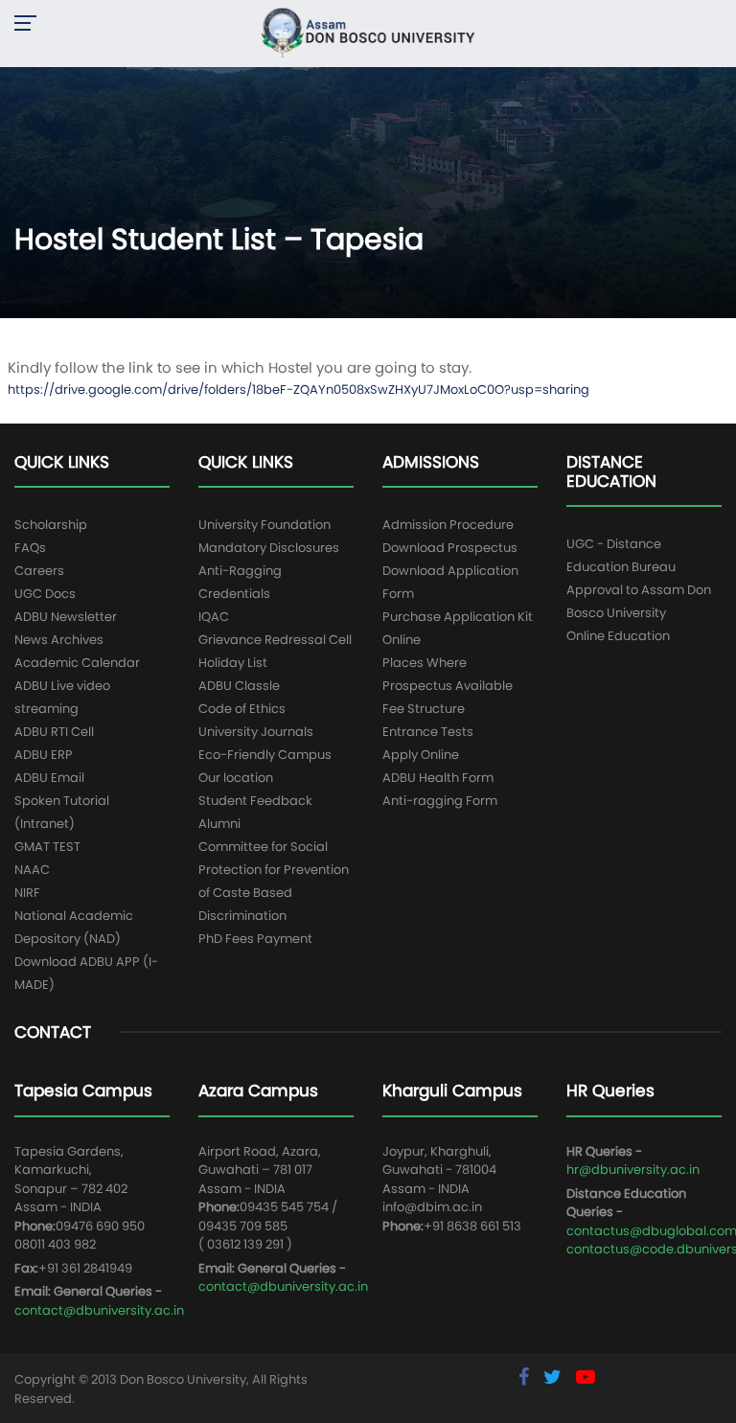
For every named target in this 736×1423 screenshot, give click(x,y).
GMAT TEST (47, 847)
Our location (235, 778)
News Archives (59, 640)
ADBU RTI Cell (54, 732)
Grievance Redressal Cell (275, 640)
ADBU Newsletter (65, 617)
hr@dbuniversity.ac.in (633, 1169)
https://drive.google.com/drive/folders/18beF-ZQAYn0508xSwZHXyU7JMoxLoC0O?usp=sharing (298, 389)
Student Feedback (255, 801)
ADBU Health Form (438, 778)
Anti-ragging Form (439, 801)
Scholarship (50, 525)
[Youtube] (585, 1377)
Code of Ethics (242, 709)
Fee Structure (423, 709)
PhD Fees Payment (255, 939)
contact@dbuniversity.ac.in (99, 1310)
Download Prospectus (450, 548)
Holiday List (232, 663)
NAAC (32, 870)
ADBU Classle (239, 686)
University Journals (255, 732)
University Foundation (264, 525)
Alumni (219, 824)
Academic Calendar (77, 663)
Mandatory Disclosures (268, 548)
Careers (39, 571)
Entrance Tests (427, 732)
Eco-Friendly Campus (265, 755)
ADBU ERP (43, 755)
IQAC (213, 617)
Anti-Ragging (240, 571)
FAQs (30, 548)
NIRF (27, 893)
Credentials (234, 594)
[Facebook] (526, 1377)
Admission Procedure (448, 525)
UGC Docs (45, 594)
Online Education (618, 636)
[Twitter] (554, 1377)
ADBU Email (49, 778)
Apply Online (420, 755)
